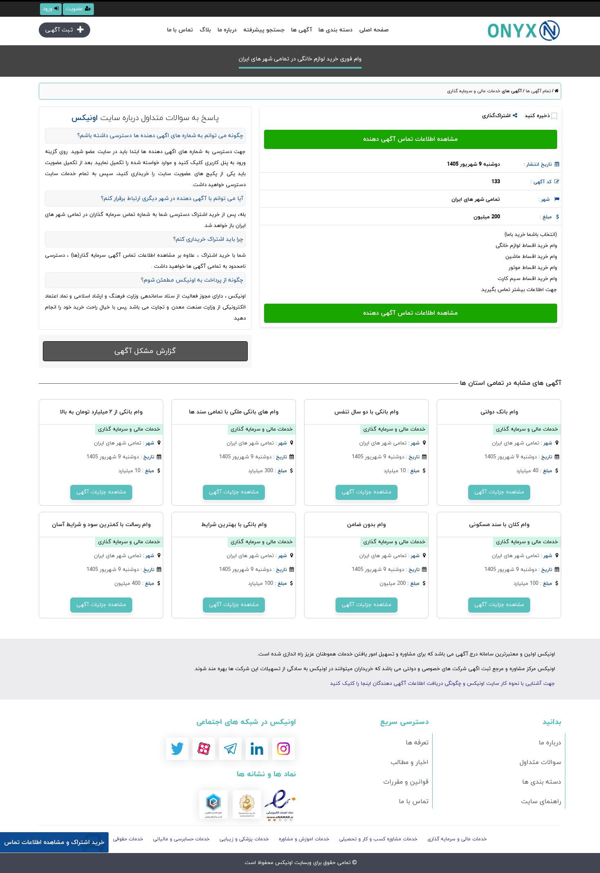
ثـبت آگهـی (59, 30)
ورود (47, 9)
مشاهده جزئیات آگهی (499, 492)
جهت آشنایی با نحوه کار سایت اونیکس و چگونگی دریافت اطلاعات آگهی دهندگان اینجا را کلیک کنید (442, 683)
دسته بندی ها (335, 30)
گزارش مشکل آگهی (145, 351)
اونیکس (283, 862)
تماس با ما (180, 30)
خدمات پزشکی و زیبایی (244, 839)
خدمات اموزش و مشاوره (304, 839)
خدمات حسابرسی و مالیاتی (181, 839)
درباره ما (227, 30)
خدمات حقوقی (128, 839)
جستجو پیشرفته (263, 30)
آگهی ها (301, 30)
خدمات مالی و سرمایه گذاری (473, 91)
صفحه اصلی (374, 30)
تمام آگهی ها (537, 91)
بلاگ (205, 30)
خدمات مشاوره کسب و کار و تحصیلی (378, 839)
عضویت (74, 9)
